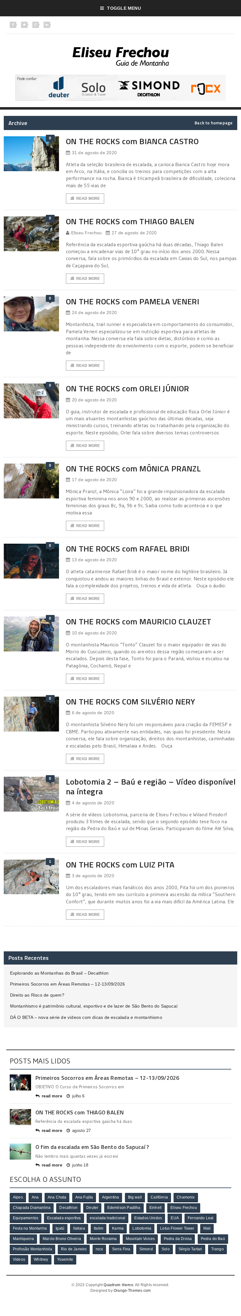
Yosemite (65, 1259)
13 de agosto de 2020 (94, 559)
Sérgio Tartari (190, 1249)
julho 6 (78, 1096)
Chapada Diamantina (32, 1207)
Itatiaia (79, 1228)
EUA (175, 1218)
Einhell (155, 1207)
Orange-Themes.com (132, 1290)
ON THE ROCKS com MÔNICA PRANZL (133, 468)
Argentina (110, 1197)
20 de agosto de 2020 (94, 399)
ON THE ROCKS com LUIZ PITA (120, 864)
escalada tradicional (108, 1218)
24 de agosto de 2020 (94, 312)
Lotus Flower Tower (177, 1228)
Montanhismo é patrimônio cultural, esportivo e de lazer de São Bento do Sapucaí (94, 1006)
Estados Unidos (148, 1218)
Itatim (98, 1228)
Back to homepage (214, 123)
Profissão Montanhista (32, 1249)
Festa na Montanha (30, 1228)
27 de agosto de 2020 (134, 232)
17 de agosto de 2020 (94, 479)
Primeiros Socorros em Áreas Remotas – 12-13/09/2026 (67, 984)
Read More (88, 198)
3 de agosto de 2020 (93, 875)
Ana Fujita (84, 1197)
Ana (35, 1197)
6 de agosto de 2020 (93, 712)
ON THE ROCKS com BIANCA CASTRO (132, 141)
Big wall (135, 1197)
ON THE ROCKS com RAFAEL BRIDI (128, 548)
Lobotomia (141, 1228)
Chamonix (186, 1197)
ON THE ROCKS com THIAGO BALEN (130, 221)
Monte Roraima (103, 1239)
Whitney (41, 1259)
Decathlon (68, 1207)
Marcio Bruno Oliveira (62, 1239)
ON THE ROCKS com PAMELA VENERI (133, 301)
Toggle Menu (124, 8)
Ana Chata (57, 1197)
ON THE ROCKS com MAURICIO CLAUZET (139, 621)
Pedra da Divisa (178, 1239)
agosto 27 (81, 1130)
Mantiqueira (23, 1239)
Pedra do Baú (213, 1239)
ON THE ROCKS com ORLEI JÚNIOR (127, 388)
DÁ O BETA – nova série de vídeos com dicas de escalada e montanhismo (86, 1017)
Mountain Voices (140, 1239)
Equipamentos (25, 1218)
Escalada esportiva (64, 1218)
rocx (99, 1249)
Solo (166, 1249)
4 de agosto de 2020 (93, 802)
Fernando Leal (200, 1218)
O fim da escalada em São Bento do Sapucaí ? (92, 1147)
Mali (207, 1228)
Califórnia (159, 1197)
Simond (146, 1249)
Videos (19, 1259)
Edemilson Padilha (124, 1207)
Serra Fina (121, 1249)
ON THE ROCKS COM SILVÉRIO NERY (130, 701)
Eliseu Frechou (86, 232)
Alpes (18, 1197)
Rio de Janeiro (74, 1249)
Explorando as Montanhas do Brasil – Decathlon (59, 973)
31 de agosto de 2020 (94, 152)
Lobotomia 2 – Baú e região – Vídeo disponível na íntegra (151, 786)
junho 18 (80, 1165)
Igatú (60, 1228)
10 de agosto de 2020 (94, 632)
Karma (118, 1228)
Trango (217, 1249)
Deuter (92, 1207)
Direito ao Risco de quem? (37, 995)
